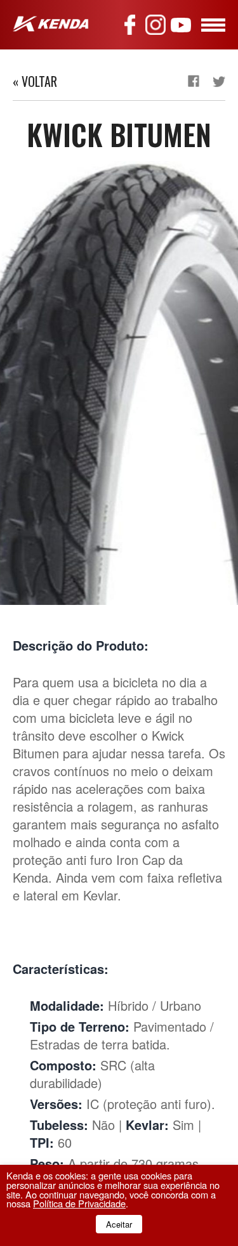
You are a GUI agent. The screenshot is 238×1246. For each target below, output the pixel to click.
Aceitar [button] (119, 1224)
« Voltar (35, 81)
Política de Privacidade (79, 1203)
